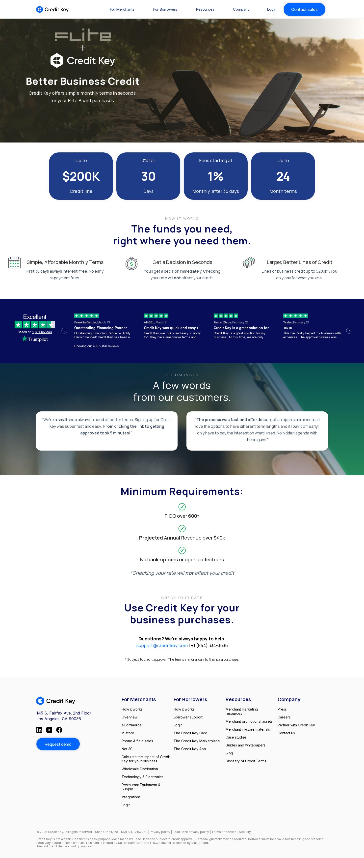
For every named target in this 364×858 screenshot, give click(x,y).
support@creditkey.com (162, 645)
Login (271, 9)
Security (245, 832)
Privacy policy (160, 832)
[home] (52, 9)
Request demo (58, 744)
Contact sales (304, 9)
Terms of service (224, 832)
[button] (122, 9)
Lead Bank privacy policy (191, 832)
